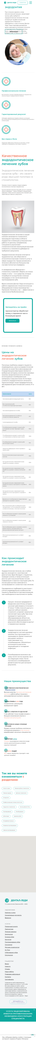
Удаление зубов (17, 816)
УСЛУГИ (7, 924)
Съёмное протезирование (9, 830)
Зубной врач (6, 816)
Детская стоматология (21, 793)
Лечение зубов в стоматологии (22, 788)
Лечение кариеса (7, 793)
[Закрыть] (34, 1010)
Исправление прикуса (8, 820)
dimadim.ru (18, 1001)
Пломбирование (19, 811)
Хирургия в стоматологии (9, 807)
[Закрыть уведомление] (35, 1036)
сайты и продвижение (18, 1002)
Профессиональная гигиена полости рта (12, 802)
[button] (30, 2)
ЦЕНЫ (15, 739)
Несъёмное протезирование (9, 825)
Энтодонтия (6, 797)
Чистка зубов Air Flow (25, 807)
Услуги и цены (6, 788)
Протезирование (7, 811)
